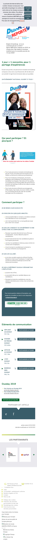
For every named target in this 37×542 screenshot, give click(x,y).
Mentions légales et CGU (11, 493)
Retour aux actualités (10, 400)
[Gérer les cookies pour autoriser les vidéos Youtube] (18, 165)
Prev (3, 455)
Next (34, 455)
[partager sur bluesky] (30, 414)
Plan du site (7, 497)
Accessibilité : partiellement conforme (14, 491)
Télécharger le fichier (27, 330)
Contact (6, 495)
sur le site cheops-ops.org (11, 390)
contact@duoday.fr (11, 297)
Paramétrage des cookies (11, 505)
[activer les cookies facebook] (6, 414)
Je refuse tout (28, 17)
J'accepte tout (28, 9)
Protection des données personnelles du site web (11, 502)
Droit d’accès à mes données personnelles (10, 508)
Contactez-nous (8, 487)
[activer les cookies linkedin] (13, 414)
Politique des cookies (10, 500)
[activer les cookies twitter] (21, 414)
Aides (5, 490)
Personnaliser (28, 13)
